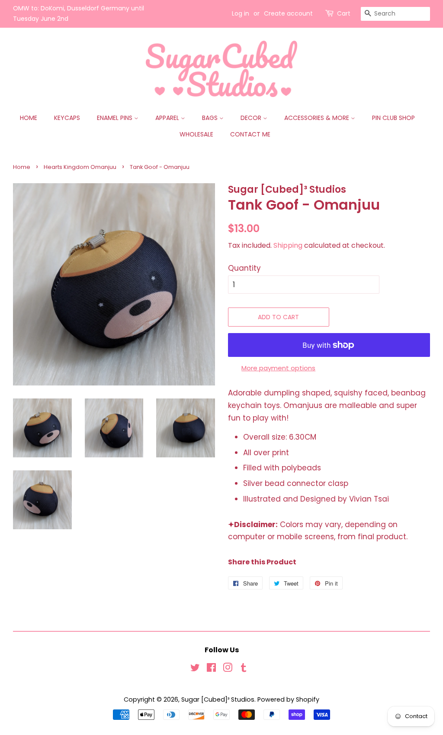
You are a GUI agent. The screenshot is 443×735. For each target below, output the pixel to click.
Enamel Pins (115, 117)
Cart (343, 13)
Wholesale (196, 134)
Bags (210, 117)
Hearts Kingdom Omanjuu (80, 167)
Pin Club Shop (393, 117)
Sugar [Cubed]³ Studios (217, 699)
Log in (240, 13)
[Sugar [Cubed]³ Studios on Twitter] (195, 669)
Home (28, 117)
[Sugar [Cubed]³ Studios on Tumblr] (243, 669)
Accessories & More (317, 117)
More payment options (278, 367)
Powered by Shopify (288, 699)
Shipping (287, 245)
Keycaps (67, 117)
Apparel (168, 117)
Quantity (244, 268)
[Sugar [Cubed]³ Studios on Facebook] (211, 669)
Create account (288, 13)
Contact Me (250, 134)
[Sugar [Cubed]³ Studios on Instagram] (227, 669)
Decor (252, 117)
